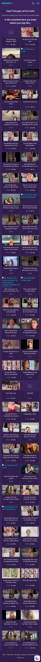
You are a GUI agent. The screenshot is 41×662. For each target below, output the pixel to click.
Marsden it (6, 3)
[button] (37, 658)
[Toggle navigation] (38, 3)
